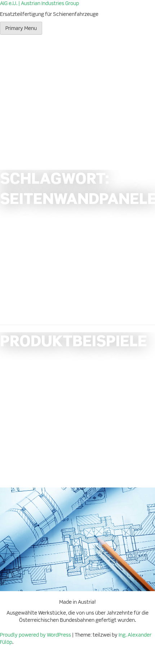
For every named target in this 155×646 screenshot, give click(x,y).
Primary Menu (21, 28)
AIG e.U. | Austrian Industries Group (39, 3)
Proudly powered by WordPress (36, 635)
